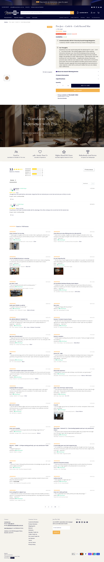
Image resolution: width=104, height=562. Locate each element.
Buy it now (78, 90)
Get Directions (8, 528)
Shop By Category (18, 17)
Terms (30, 540)
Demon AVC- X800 (58, 353)
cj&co (12, 558)
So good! (56, 405)
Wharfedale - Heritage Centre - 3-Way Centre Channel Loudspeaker (23, 433)
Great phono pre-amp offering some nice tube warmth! (67, 233)
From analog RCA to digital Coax (18, 492)
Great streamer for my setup (17, 233)
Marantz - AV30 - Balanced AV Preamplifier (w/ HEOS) (20, 483)
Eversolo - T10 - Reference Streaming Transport (63, 327)
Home (6, 22)
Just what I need (14, 283)
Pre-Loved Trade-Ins (34, 536)
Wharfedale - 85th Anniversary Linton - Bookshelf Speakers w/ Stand (67, 375)
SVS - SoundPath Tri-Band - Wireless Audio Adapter (64, 291)
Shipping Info (32, 526)
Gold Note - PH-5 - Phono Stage (60, 469)
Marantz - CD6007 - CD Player (15, 452)
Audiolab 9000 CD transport (16, 387)
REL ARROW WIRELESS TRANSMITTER (18, 319)
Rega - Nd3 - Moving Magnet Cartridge (61, 310)
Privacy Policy (32, 544)
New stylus (56, 305)
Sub (10, 353)
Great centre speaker (15, 428)
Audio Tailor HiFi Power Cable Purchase (63, 387)
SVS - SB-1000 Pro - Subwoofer (16, 413)
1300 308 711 (11, 523)
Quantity (58, 82)
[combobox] (45, 12)
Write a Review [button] (89, 169)
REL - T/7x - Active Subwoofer (15, 361)
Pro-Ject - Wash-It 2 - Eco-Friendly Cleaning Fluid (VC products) (22, 378)
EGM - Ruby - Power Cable (59, 396)
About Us (27, 7)
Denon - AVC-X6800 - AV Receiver (60, 361)
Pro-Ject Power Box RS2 (59, 258)
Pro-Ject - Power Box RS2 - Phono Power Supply (63, 266)
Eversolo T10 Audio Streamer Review (63, 319)
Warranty (31, 530)
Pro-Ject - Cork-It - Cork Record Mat (17, 196)
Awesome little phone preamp (61, 462)
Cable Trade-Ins (75, 17)
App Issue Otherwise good (16, 336)
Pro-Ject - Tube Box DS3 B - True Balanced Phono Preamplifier (66, 241)
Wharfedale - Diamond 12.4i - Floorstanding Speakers (64, 411)
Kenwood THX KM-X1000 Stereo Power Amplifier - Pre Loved (21, 288)
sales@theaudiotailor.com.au (17, 7)
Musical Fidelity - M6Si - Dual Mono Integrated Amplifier (20, 469)
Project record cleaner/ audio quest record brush (22, 370)
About (88, 17)
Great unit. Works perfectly (60, 492)
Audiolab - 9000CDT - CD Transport (16, 396)
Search (6, 553)
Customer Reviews (33, 522)
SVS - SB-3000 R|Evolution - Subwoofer (17, 266)
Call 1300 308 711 (5, 7)
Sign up (56, 532)
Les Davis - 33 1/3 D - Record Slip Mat (61, 483)
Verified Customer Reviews (37, 7)
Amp (11, 462)
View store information (62, 98)
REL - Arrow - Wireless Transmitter (16, 327)
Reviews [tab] (12, 180)
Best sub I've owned (14, 405)
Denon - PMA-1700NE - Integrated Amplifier (62, 453)
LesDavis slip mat (58, 478)
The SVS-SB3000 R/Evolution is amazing (19, 258)
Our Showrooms (96, 17)
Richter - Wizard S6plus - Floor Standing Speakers (63, 342)
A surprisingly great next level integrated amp (65, 445)
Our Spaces (32, 538)
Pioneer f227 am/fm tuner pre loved (61, 497)
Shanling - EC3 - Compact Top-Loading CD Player (19, 344)
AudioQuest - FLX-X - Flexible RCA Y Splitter (18, 310)
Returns (31, 528)
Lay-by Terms (32, 542)
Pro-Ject (60, 29)
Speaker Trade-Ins (63, 17)
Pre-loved (34, 17)
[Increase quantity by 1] (68, 86)
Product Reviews (33, 524)
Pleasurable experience (59, 370)
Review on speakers (58, 336)
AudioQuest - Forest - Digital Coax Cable (17, 500)
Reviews (83, 17)
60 (55, 506)
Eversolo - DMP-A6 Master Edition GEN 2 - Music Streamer (21, 241)
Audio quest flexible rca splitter (17, 305)
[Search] (72, 12)
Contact (28, 17)
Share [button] (12, 199)
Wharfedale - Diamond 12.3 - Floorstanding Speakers (64, 436)
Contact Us (7, 522)
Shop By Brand (8, 17)
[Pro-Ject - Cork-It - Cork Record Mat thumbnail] (7, 78)
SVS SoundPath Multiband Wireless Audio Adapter (66, 283)
